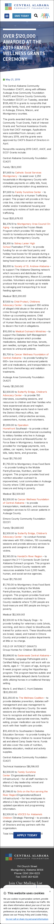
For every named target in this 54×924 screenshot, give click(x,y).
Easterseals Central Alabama (33, 655)
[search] (36, 15)
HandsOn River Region (29, 556)
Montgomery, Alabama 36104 (27, 869)
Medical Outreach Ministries (31, 331)
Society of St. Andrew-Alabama (31, 266)
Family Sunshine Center (28, 192)
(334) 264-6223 (31, 873)
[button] (6, 16)
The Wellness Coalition (31, 697)
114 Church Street (27, 866)
